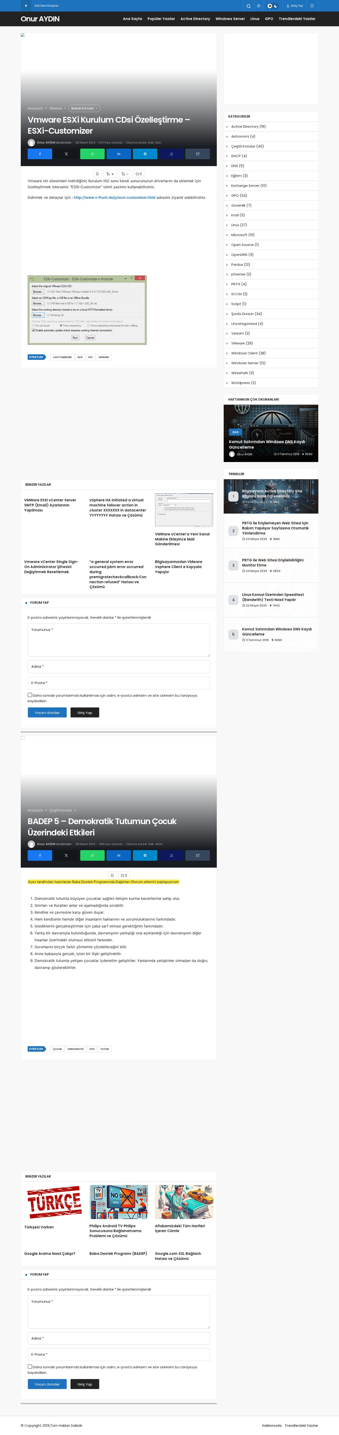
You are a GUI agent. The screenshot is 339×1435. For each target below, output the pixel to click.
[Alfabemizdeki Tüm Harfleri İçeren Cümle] (184, 1202)
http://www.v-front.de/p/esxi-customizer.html (114, 197)
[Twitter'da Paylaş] (66, 154)
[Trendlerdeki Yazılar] (26, 6)
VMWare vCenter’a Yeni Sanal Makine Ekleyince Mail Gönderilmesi (182, 539)
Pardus (237, 264)
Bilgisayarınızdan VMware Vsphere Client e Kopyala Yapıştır (178, 566)
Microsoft (239, 234)
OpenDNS (239, 254)
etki (92, 1049)
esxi (80, 357)
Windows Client (244, 353)
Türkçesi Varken (39, 1227)
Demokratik (76, 1049)
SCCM (236, 294)
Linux (254, 18)
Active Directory (195, 18)
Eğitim (236, 175)
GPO (269, 18)
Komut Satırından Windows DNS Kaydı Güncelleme (277, 632)
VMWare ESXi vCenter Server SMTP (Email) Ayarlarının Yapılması (50, 505)
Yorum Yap (39, 602)
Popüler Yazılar (161, 18)
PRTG (235, 284)
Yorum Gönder (47, 712)
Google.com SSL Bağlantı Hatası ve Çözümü (178, 1256)
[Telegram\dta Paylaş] (145, 154)
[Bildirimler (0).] (312, 6)
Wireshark (239, 372)
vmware (103, 357)
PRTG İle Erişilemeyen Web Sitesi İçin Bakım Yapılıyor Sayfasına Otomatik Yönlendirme (275, 528)
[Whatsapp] (259, 6)
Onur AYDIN (40, 19)
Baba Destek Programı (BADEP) (118, 1253)
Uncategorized (244, 323)
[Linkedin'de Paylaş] (119, 154)
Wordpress (240, 382)
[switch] (272, 6)
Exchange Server (245, 185)
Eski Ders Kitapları (47, 6)
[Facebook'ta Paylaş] (40, 154)
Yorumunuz (42, 629)
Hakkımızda (272, 1425)
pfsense (238, 274)
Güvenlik (238, 205)
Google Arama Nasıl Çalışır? (49, 1253)
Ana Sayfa (132, 18)
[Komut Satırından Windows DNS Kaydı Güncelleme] (271, 433)
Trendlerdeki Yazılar (297, 18)
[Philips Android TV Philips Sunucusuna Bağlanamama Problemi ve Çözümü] (118, 1202)
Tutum (104, 1049)
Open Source (242, 244)
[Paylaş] (171, 154)
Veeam (237, 333)
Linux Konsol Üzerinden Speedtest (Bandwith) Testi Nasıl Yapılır (273, 597)
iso (90, 357)
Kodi (235, 215)
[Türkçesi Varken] (53, 1202)
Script (236, 303)
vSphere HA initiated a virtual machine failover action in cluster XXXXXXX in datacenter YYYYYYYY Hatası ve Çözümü (117, 508)
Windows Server (230, 18)
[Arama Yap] (249, 6)
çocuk (57, 1049)
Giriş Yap (296, 6)
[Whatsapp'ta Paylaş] (92, 154)
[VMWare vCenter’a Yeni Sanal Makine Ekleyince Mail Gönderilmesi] (184, 510)
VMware (238, 343)
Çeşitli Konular (243, 146)
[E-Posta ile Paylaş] (197, 154)
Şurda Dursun (242, 313)
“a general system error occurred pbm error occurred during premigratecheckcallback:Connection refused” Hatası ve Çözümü (117, 574)
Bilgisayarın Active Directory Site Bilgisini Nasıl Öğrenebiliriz (272, 494)
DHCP (236, 155)
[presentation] (227, 433)
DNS (234, 165)
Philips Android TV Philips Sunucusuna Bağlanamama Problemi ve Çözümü (115, 1231)
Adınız (37, 666)
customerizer (62, 357)
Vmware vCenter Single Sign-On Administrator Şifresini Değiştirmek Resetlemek (51, 566)
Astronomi (240, 136)
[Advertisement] (119, 242)
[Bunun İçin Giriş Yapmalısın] (97, 174)
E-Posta (39, 682)
